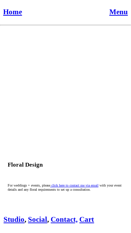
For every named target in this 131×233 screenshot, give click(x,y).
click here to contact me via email (74, 185)
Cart (86, 219)
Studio (13, 219)
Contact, (64, 219)
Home (12, 12)
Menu (118, 12)
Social (37, 219)
